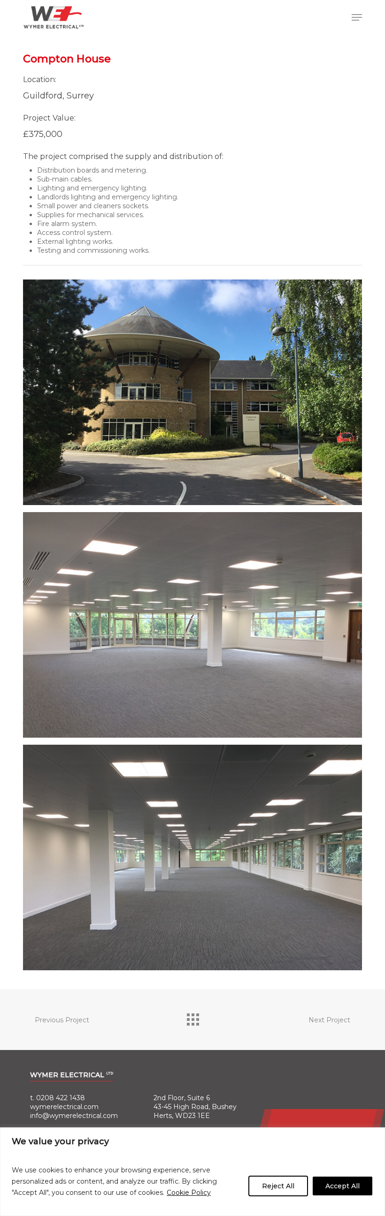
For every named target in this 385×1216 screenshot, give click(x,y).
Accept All (342, 1186)
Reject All (278, 1186)
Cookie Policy (189, 1192)
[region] (192, 1171)
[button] (357, 17)
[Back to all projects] (192, 1017)
